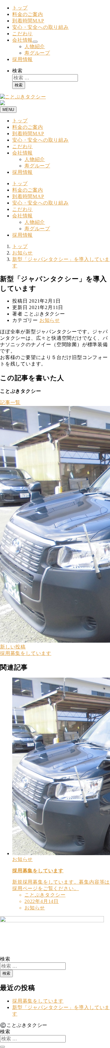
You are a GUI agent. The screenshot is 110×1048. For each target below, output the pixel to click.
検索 (17, 70)
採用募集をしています (38, 1001)
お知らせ (49, 320)
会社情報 (22, 40)
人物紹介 (34, 46)
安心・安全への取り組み (40, 27)
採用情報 (22, 59)
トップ (20, 7)
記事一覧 (10, 402)
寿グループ (37, 52)
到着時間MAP (28, 20)
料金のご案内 (27, 14)
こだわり (22, 33)
